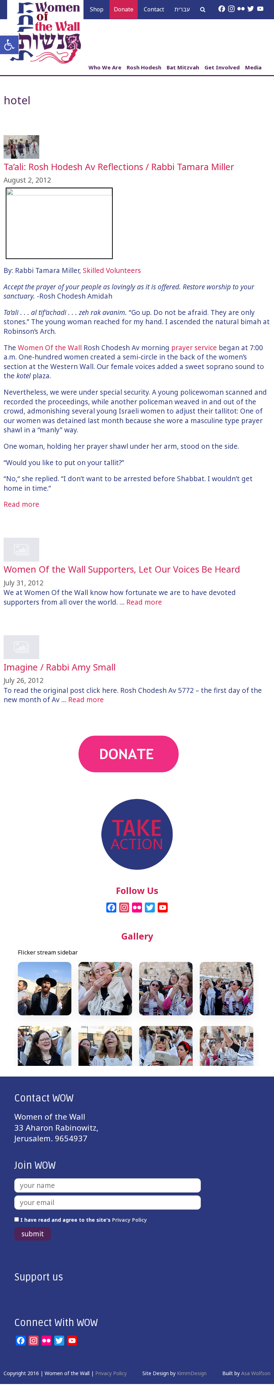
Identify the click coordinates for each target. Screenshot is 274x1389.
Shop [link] (96, 9)
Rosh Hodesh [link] (144, 67)
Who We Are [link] (104, 67)
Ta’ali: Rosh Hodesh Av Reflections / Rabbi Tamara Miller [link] (119, 167)
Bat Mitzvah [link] (183, 67)
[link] (9, 45)
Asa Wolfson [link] (255, 1373)
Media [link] (253, 67)
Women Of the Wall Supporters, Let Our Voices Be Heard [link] (122, 569)
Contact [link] (154, 9)
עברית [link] (182, 9)
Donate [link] (123, 9)
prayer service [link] (194, 347)
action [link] (137, 793)
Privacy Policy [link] (129, 1219)
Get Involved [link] (222, 67)
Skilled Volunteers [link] (112, 270)
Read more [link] (21, 504)
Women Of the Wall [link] (50, 347)
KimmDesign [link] (192, 1373)
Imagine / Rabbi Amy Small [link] (60, 667)
